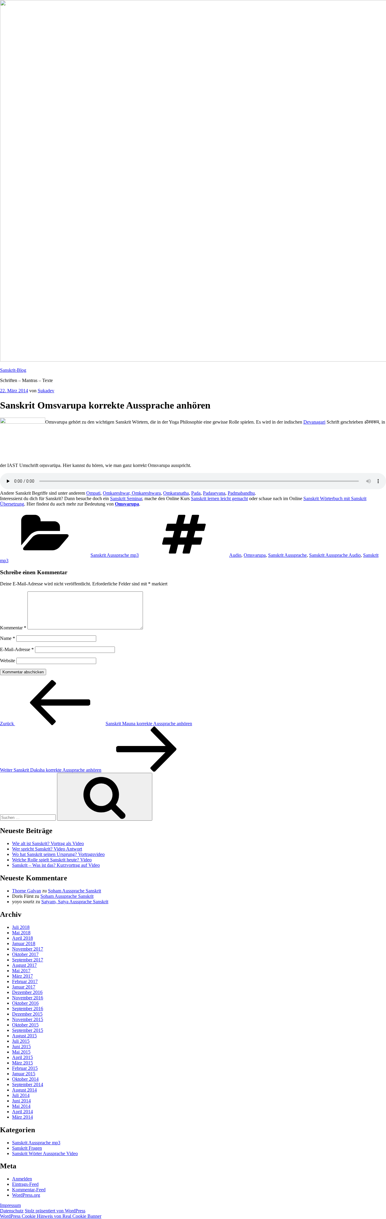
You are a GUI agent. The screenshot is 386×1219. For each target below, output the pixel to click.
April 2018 (22, 938)
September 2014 (27, 1084)
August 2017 (24, 965)
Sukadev (46, 390)
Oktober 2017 (25, 954)
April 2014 (22, 1111)
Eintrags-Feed (25, 1184)
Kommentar (13, 627)
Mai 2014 (21, 1106)
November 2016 (27, 997)
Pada (196, 493)
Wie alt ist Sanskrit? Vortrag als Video (48, 843)
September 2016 (27, 1008)
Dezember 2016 (27, 992)
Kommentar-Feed (29, 1189)
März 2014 (22, 1117)
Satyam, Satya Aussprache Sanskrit (74, 901)
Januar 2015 (23, 1073)
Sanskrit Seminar (126, 498)
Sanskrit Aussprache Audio (335, 555)
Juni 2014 (21, 1100)
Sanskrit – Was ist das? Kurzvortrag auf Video (56, 865)
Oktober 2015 (25, 1024)
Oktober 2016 (25, 1003)
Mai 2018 (21, 932)
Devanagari (314, 422)
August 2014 (24, 1089)
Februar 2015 (25, 1068)
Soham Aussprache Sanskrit (74, 890)
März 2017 (22, 976)
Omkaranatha (176, 493)
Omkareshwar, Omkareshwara (132, 493)
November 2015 (27, 1019)
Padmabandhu (241, 493)
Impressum (10, 1205)
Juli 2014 (21, 1095)
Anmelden (22, 1178)
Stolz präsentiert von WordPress (55, 1210)
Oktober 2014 (25, 1079)
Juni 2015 (21, 1046)
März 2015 (22, 1062)
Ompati (93, 493)
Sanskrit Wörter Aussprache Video (45, 1153)
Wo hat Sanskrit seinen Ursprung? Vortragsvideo (58, 854)
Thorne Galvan (26, 890)
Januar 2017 (23, 986)
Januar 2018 (23, 943)
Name (7, 638)
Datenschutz (12, 1210)
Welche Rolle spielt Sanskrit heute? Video (52, 859)
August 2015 (24, 1035)
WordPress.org (26, 1195)
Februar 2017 (25, 981)
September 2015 (27, 1030)
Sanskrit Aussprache (287, 555)
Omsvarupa (127, 503)
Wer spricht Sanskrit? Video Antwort (47, 848)
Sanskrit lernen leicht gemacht (219, 498)
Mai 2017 (21, 970)
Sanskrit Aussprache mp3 (114, 555)
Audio (235, 555)
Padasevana (214, 493)
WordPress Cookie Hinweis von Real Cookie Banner (50, 1216)
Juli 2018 (21, 927)
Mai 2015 (21, 1051)
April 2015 (22, 1057)
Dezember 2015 (27, 1014)
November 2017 (27, 948)
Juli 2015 (21, 1041)
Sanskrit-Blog (13, 370)
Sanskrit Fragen (27, 1148)
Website (7, 660)
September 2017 (27, 959)
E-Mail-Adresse (17, 649)
